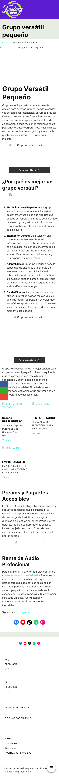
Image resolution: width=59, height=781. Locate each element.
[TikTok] (29, 622)
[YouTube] (22, 622)
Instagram (23, 612)
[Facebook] (16, 622)
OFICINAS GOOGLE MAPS (18, 718)
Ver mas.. (7, 440)
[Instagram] (42, 622)
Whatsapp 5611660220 (17, 707)
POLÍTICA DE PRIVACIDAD (18, 753)
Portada (6, 42)
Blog (7, 659)
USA (7, 669)
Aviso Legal (11, 748)
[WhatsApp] (36, 622)
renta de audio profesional (22, 575)
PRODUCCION (12, 664)
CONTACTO (11, 743)
